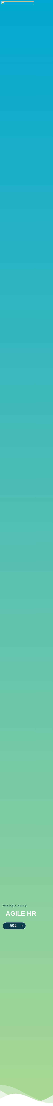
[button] (49, 6)
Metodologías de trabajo (15, 905)
